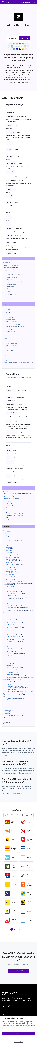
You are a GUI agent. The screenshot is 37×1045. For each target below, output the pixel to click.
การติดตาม (12, 38)
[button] (18, 1014)
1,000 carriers (10, 793)
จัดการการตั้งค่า (18, 1042)
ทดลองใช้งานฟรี (18, 971)
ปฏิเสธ (18, 1038)
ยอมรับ (18, 1033)
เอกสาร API (24, 38)
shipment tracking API (26, 786)
